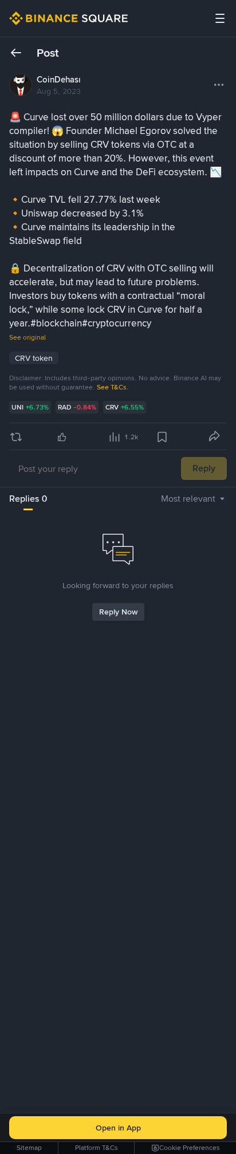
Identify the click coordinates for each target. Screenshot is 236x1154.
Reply (203, 468)
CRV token (34, 358)
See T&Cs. (113, 387)
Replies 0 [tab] (28, 499)
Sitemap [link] (29, 1147)
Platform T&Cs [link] (96, 1147)
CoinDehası (59, 79)
